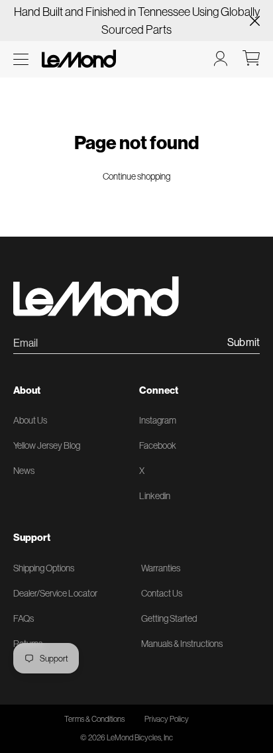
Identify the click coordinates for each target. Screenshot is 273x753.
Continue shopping (136, 176)
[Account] (220, 58)
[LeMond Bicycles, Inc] (77, 59)
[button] (20, 59)
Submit (243, 343)
